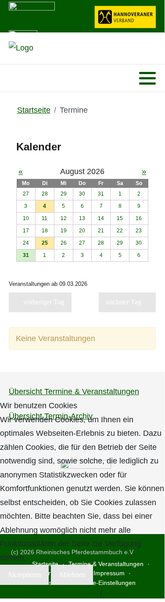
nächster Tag (124, 302)
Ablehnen (72, 574)
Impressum (123, 593)
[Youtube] (26, 78)
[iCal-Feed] (154, 320)
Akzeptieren (24, 574)
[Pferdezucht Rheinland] (21, 48)
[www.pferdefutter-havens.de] (32, 15)
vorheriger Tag (43, 302)
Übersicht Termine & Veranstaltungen (74, 391)
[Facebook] (14, 78)
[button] (147, 78)
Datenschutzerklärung (59, 593)
